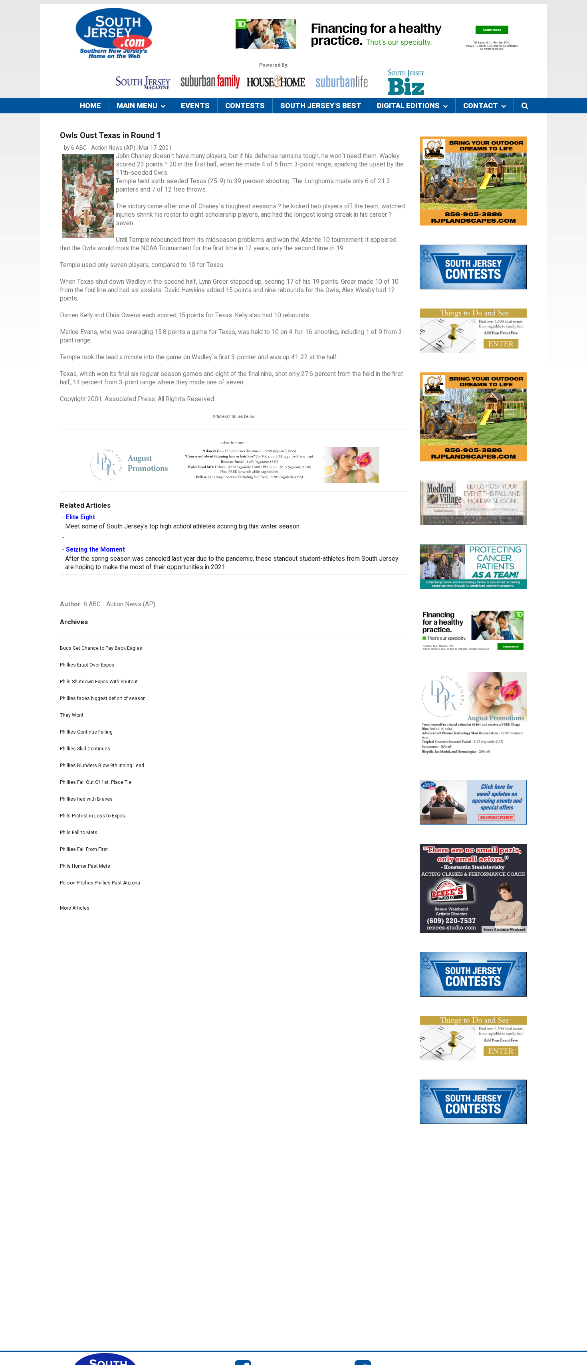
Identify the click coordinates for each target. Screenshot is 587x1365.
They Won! (71, 715)
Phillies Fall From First (84, 849)
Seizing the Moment (95, 549)
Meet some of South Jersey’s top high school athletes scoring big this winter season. (183, 526)
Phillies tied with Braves (86, 799)
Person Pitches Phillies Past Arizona (100, 883)
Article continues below (233, 416)
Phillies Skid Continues (85, 749)
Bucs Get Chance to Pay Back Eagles (101, 648)
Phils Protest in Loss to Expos (92, 816)
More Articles (74, 908)
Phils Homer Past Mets (85, 866)
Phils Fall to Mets (78, 832)
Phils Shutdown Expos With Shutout (99, 681)
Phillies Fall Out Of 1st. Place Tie (95, 782)
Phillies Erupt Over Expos (87, 665)
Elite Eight (80, 517)
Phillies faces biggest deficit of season (103, 698)
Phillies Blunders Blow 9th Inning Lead (102, 765)
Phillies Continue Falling (86, 732)
